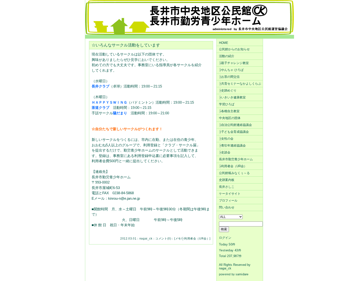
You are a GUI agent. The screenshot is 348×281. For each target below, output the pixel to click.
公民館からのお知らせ (234, 49)
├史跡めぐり (227, 90)
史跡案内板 (226, 180)
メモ (178, 238)
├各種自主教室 (229, 111)
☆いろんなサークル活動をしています (126, 45)
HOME (223, 43)
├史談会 (224, 152)
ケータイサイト (230, 193)
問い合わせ (226, 207)
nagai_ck (145, 238)
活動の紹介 (226, 56)
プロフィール (228, 200)
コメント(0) (163, 238)
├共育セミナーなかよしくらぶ (240, 83)
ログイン (225, 238)
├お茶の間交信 (229, 76)
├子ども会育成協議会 (234, 132)
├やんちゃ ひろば (231, 70)
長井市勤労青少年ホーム (236, 159)
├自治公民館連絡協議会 (235, 125)
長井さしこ (226, 187)
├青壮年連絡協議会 (232, 145)
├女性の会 (226, 138)
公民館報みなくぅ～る (234, 173)
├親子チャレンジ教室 (234, 63)
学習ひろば (226, 104)
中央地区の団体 (230, 118)
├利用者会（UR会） (196, 238)
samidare (242, 274)
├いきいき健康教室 (232, 97)
